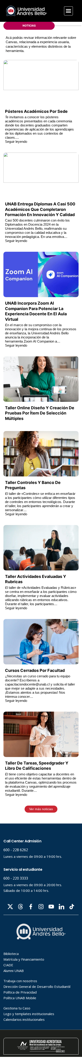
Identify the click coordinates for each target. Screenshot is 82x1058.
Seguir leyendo (16, 141)
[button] (68, 10)
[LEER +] (41, 82)
